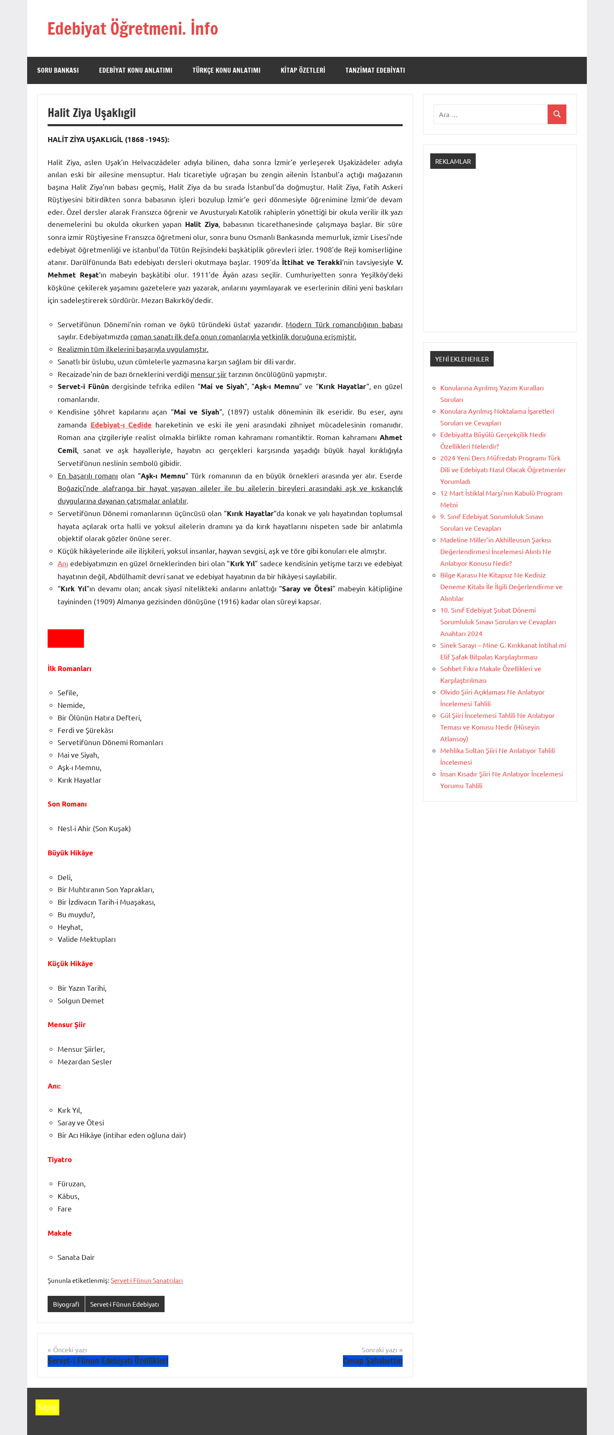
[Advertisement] (500, 258)
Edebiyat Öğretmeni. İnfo (132, 28)
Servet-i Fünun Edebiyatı (124, 1304)
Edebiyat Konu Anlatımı (136, 70)
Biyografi (66, 1304)
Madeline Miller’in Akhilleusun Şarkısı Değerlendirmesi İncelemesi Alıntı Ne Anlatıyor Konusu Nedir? (495, 551)
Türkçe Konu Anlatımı (227, 70)
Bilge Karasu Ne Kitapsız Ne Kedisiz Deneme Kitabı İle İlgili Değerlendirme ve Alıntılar (501, 586)
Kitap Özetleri (303, 70)
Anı (63, 563)
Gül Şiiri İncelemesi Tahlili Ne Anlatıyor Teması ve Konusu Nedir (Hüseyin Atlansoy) (497, 727)
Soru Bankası (58, 70)
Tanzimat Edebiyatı (375, 70)
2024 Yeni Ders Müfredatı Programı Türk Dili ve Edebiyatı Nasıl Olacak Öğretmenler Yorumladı (503, 469)
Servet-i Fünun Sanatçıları (147, 1280)
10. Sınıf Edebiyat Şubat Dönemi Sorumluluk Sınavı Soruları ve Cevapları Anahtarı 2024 (498, 621)
